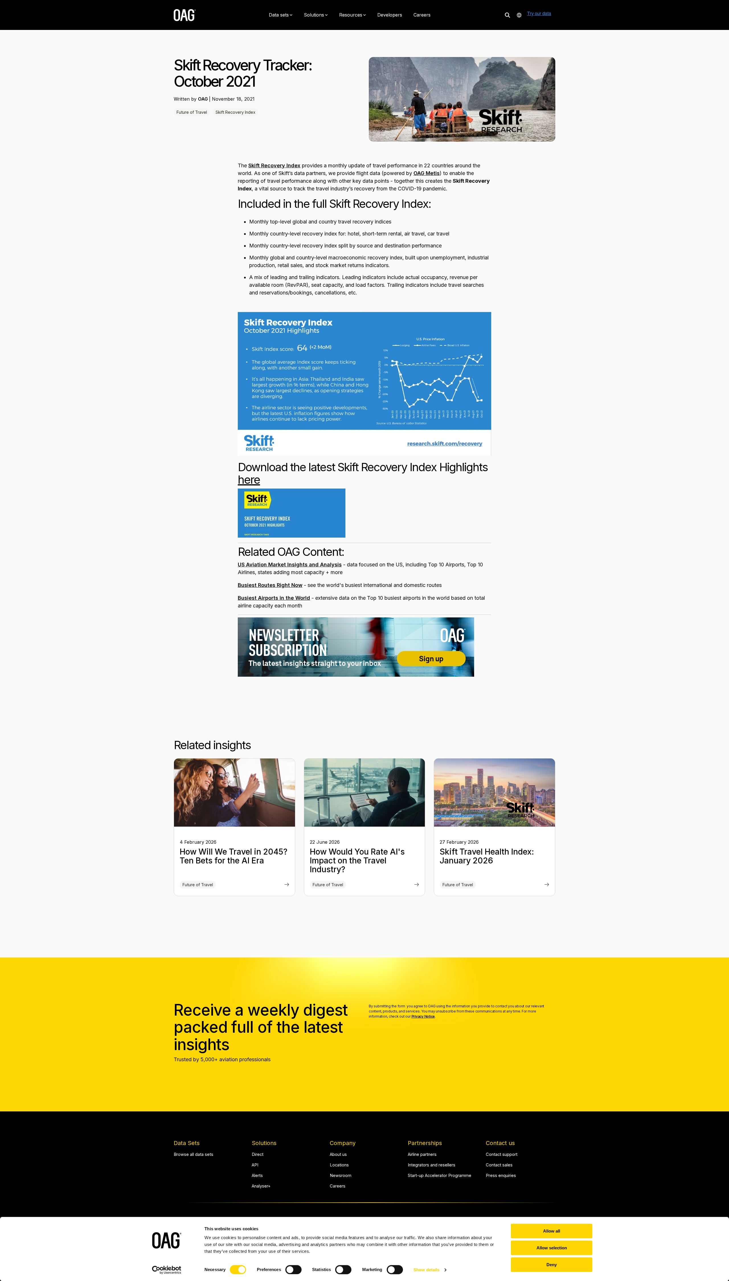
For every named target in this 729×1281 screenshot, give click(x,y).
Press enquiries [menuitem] (501, 1176)
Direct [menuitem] (257, 1154)
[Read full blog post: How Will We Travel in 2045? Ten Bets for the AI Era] (286, 885)
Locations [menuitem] (339, 1165)
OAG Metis (426, 173)
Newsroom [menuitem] (340, 1176)
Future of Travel (192, 112)
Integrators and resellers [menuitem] (431, 1165)
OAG (203, 99)
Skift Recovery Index (235, 112)
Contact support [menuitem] (501, 1154)
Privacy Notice (423, 1016)
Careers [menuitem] (337, 1186)
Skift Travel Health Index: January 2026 (487, 856)
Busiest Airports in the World (274, 598)
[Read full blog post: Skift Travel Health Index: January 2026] (546, 885)
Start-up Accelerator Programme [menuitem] (439, 1176)
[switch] (293, 1269)
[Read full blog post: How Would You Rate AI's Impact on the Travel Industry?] (416, 885)
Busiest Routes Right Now (270, 585)
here (249, 480)
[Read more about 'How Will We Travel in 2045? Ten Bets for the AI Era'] (234, 793)
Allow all (551, 1231)
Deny (551, 1264)
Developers (389, 15)
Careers (422, 15)
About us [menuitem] (338, 1154)
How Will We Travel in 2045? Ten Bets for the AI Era (233, 856)
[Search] (507, 15)
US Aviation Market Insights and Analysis (290, 565)
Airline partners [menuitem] (422, 1154)
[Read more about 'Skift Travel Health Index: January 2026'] (494, 793)
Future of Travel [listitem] (198, 884)
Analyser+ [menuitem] (261, 1186)
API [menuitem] (255, 1165)
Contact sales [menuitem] (499, 1165)
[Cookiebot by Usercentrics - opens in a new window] (167, 1270)
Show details (426, 1269)
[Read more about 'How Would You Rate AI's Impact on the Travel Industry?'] (364, 793)
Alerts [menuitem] (257, 1176)
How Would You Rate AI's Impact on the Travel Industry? (357, 860)
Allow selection (551, 1247)
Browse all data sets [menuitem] (193, 1154)
